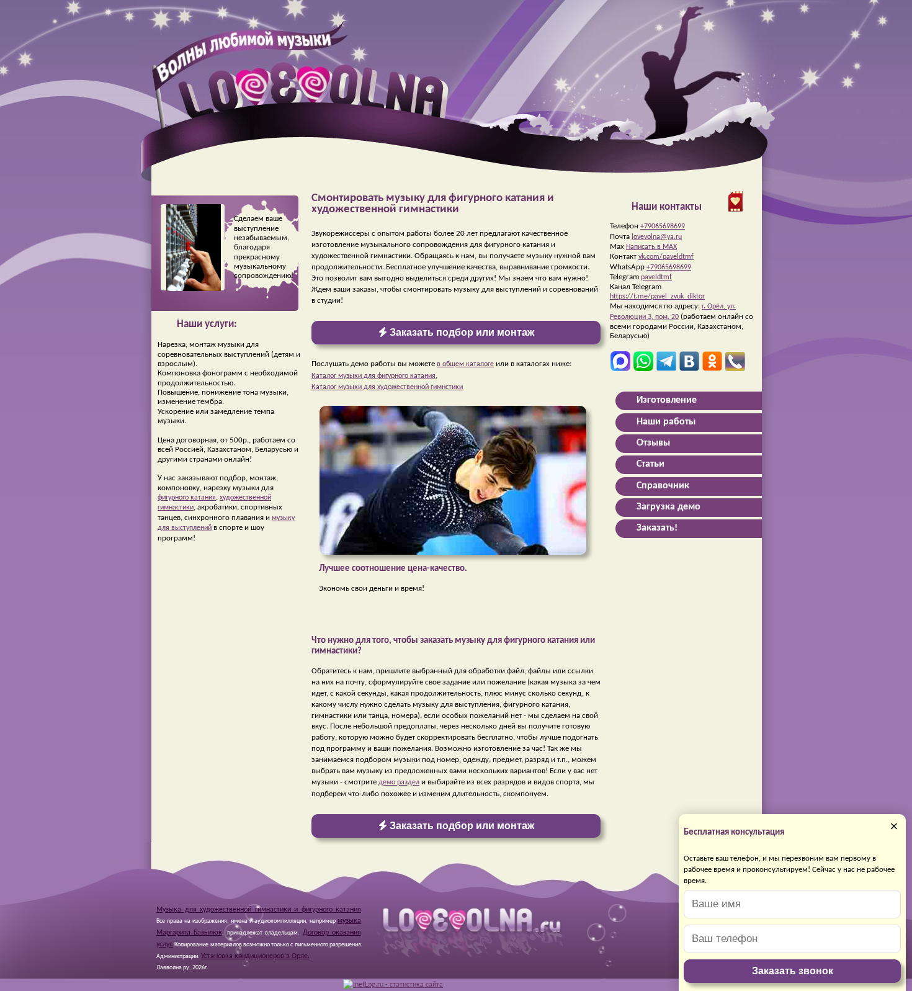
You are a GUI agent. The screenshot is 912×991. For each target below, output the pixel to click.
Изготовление (667, 400)
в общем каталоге (465, 364)
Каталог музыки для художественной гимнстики (387, 387)
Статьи (650, 464)
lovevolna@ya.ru (657, 237)
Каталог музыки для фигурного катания (373, 376)
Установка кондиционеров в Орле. (255, 956)
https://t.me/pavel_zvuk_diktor (657, 296)
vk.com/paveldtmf (666, 257)
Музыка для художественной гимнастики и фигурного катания (258, 909)
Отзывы (653, 443)
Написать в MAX (651, 247)
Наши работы (666, 422)
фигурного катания (187, 497)
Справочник (663, 486)
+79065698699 (662, 226)
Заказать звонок (792, 971)
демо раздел (398, 782)
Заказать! (657, 528)
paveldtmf (656, 277)
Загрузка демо (668, 507)
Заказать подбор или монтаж (460, 332)
